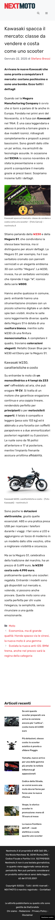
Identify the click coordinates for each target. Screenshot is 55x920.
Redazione (24, 911)
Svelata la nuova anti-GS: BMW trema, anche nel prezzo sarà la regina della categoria (26, 650)
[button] (38, 13)
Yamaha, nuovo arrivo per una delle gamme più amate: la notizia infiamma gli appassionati (33, 766)
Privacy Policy (39, 911)
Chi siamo (12, 911)
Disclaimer (27, 915)
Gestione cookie (47, 917)
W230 (37, 234)
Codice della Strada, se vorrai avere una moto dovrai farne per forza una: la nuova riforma (33, 789)
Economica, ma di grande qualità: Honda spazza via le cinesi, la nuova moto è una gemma (27, 635)
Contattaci (45, 889)
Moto (12, 625)
